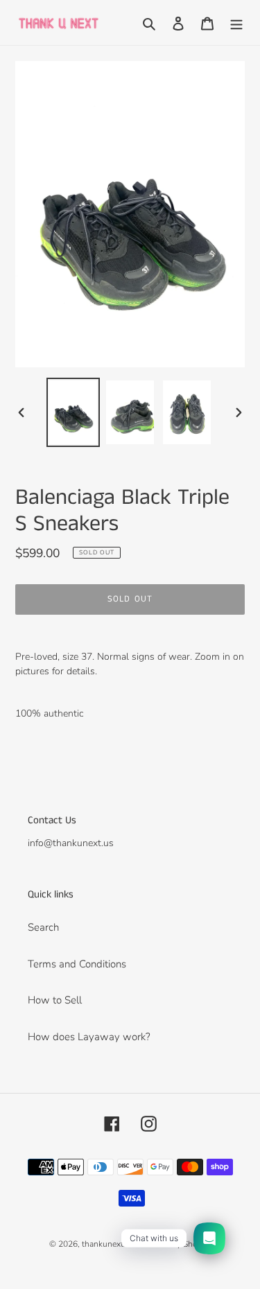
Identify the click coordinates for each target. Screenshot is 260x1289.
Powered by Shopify (174, 1243)
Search (43, 927)
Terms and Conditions (77, 964)
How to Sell (55, 1000)
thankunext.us (108, 1243)
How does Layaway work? (89, 1037)
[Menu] (236, 22)
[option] (73, 412)
